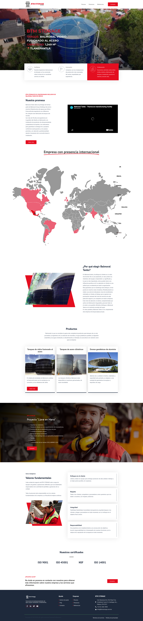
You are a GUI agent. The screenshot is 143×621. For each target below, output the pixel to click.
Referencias (100, 4)
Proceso (83, 4)
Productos (91, 4)
